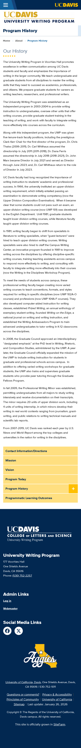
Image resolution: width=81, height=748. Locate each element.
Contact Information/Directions (26, 451)
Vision (9, 470)
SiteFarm (59, 724)
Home (6, 40)
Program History (16, 488)
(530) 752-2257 (22, 575)
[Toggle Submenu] (73, 489)
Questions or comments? (23, 694)
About (19, 40)
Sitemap (19, 704)
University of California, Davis (23, 682)
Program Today (15, 479)
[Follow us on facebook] (7, 631)
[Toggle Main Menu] (5, 5)
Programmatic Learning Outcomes (28, 498)
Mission (10, 460)
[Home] (39, 17)
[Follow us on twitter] (19, 631)
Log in (7, 601)
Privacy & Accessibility (57, 694)
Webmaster (10, 608)
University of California (57, 699)
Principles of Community (23, 699)
